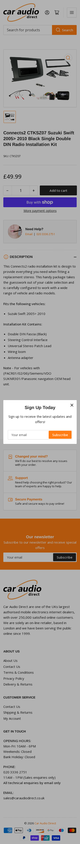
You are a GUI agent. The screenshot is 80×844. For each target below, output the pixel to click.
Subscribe (60, 435)
